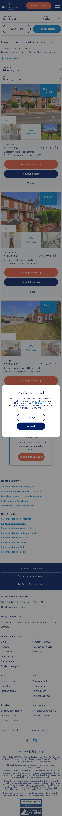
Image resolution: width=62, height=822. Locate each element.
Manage (31, 417)
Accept (31, 426)
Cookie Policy (37, 403)
